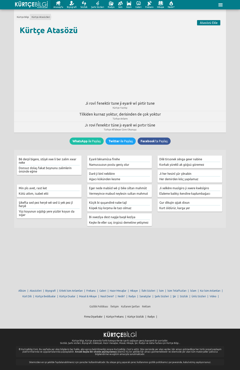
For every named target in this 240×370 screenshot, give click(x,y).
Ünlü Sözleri (199, 296)
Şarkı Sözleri (97, 7)
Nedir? (171, 7)
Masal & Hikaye (88, 296)
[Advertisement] (120, 66)
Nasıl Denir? (107, 296)
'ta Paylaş (154, 141)
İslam (129, 7)
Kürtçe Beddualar (45, 296)
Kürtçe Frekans (115, 316)
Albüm (22, 290)
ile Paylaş (87, 141)
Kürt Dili (27, 296)
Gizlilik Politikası (98, 306)
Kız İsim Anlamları (210, 290)
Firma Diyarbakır (93, 316)
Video (213, 296)
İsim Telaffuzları (176, 290)
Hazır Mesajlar (118, 290)
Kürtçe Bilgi (23, 17)
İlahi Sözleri (148, 290)
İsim (120, 7)
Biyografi (72, 7)
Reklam (146, 306)
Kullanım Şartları (130, 306)
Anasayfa (58, 7)
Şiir (174, 296)
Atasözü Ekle (209, 22)
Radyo (111, 7)
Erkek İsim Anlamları (71, 290)
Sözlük (83, 7)
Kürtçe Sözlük (136, 316)
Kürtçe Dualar (67, 296)
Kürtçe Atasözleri (41, 17)
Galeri (138, 7)
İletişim (114, 306)
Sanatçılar (145, 296)
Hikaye (160, 7)
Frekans (149, 7)
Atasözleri (36, 290)
